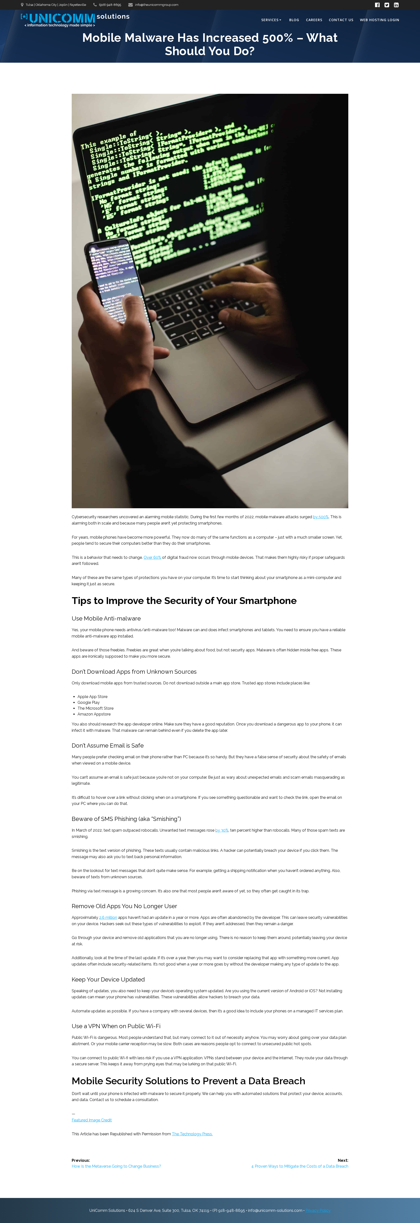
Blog (294, 19)
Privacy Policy (318, 1210)
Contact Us (341, 19)
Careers (314, 19)
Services (270, 19)
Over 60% (152, 557)
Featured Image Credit (92, 1120)
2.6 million (108, 917)
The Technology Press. (192, 1134)
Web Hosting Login (379, 19)
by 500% (321, 517)
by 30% (221, 830)
